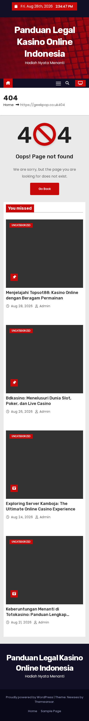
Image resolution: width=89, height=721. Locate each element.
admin (44, 306)
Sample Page (51, 711)
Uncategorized (21, 225)
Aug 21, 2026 (22, 622)
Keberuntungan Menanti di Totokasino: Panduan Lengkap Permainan (36, 615)
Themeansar (44, 702)
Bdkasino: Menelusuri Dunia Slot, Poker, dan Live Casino (38, 401)
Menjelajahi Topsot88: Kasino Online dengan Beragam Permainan (42, 295)
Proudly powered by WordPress (30, 697)
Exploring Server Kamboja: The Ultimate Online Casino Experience (40, 506)
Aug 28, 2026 (22, 306)
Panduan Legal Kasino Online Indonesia (44, 42)
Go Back (45, 189)
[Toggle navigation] (58, 83)
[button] (68, 83)
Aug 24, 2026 (22, 517)
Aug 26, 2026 (22, 411)
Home (8, 104)
